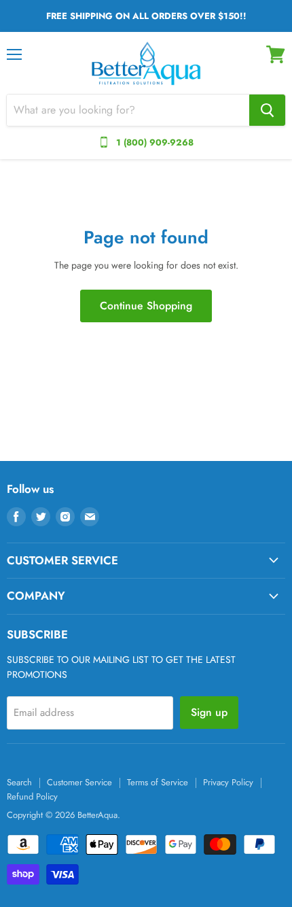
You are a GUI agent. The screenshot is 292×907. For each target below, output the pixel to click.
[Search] (267, 110)
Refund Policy (32, 796)
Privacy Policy (228, 782)
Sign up (209, 712)
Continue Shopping (146, 305)
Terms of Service (157, 782)
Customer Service (79, 782)
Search (19, 782)
